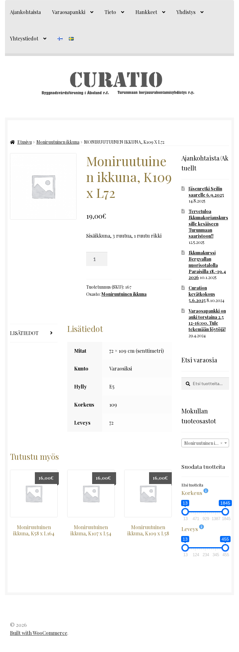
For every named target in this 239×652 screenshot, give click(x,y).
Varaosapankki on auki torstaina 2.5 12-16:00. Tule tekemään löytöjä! (207, 320)
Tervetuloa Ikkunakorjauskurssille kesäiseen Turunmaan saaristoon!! (208, 223)
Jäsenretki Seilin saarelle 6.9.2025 (206, 192)
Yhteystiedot (24, 38)
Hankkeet (146, 12)
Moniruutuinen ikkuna (57, 142)
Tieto (110, 12)
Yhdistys (185, 12)
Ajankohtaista (25, 12)
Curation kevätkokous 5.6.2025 (202, 294)
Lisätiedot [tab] (24, 333)
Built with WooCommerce (38, 633)
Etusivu (24, 142)
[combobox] (205, 443)
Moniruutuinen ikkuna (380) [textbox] (206, 443)
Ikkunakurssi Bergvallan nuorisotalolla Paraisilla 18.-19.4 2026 (207, 265)
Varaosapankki (68, 12)
